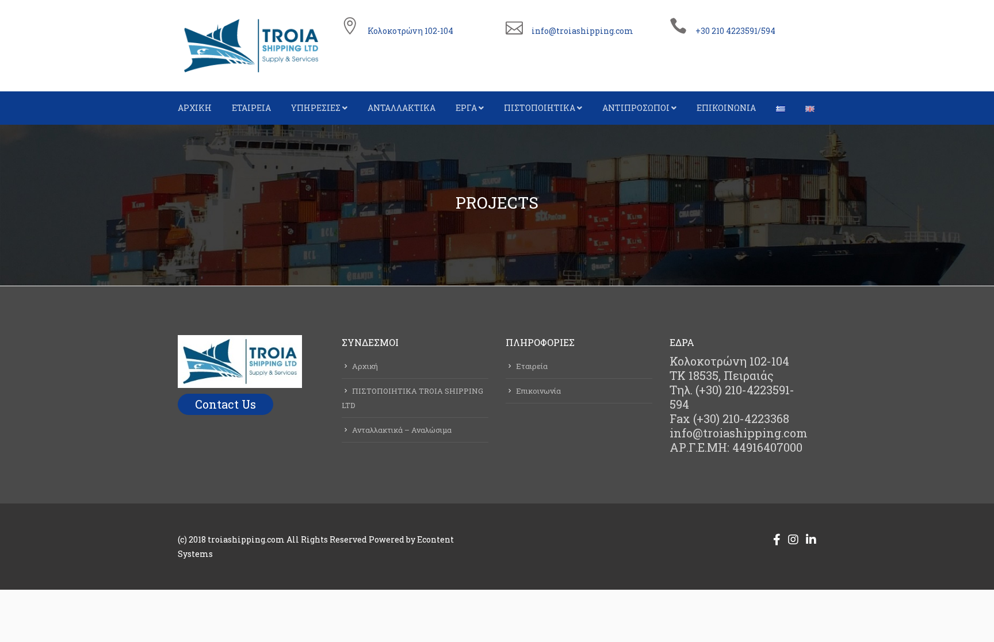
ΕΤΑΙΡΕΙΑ (251, 107)
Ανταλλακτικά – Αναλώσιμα (402, 430)
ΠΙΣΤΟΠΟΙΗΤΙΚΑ (539, 107)
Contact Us (225, 404)
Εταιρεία (532, 366)
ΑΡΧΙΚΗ (195, 107)
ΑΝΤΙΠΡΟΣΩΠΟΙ (636, 107)
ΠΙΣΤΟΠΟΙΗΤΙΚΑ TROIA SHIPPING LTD (412, 398)
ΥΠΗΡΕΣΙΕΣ (316, 107)
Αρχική (365, 366)
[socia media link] (777, 539)
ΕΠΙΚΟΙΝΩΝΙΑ (726, 107)
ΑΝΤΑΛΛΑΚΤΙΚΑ (401, 107)
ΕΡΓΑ (466, 107)
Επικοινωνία (538, 391)
